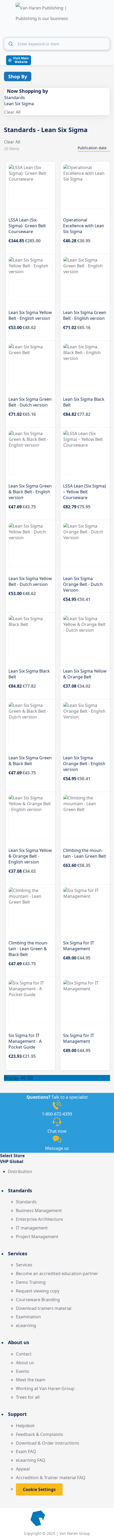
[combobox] (57, 43)
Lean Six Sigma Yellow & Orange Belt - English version (30, 856)
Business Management (39, 1210)
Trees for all (28, 1397)
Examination (28, 1317)
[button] (57, 1162)
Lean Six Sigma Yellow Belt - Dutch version (30, 581)
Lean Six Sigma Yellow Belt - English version (30, 315)
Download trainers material (43, 1308)
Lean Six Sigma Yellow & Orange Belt (85, 674)
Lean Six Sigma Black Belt (83, 402)
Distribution (20, 1171)
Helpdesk (25, 1426)
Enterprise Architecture (39, 1219)
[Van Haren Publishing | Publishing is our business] (42, 14)
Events (22, 1371)
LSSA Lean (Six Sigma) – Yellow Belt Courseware (84, 491)
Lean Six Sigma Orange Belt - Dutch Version (83, 584)
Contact (24, 1354)
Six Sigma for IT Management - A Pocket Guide (25, 1041)
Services (24, 1265)
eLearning (26, 1325)
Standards (26, 1202)
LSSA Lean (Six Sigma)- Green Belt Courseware (27, 225)
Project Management (37, 1236)
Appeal (23, 1469)
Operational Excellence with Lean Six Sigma (83, 225)
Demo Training (31, 1282)
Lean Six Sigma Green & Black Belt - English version (30, 491)
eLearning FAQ (30, 1460)
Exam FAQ (26, 1451)
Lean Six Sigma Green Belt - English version (84, 315)
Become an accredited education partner (57, 1273)
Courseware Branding (38, 1299)
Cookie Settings (39, 1489)
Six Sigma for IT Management (78, 946)
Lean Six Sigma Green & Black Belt (30, 760)
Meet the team (30, 1380)
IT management (32, 1228)
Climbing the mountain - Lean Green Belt (84, 853)
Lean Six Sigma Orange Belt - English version (84, 763)
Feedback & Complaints (39, 1434)
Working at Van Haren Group (45, 1388)
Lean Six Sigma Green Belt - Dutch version (30, 402)
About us (25, 1363)
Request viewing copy (37, 1291)
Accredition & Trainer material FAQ (50, 1477)
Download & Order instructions (47, 1443)
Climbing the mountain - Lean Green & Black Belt (28, 948)
